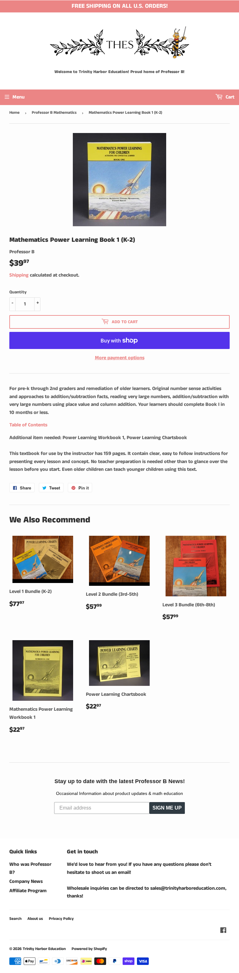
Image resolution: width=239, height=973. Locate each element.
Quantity (17, 292)
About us (35, 919)
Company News (26, 881)
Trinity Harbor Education (44, 949)
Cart (229, 97)
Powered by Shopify (89, 949)
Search (15, 919)
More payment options (119, 357)
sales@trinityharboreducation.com (187, 888)
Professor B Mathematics (54, 113)
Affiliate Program (28, 890)
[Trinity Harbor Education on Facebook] (223, 931)
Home (14, 113)
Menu (18, 97)
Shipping (19, 275)
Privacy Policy (61, 919)
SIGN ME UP (167, 807)
